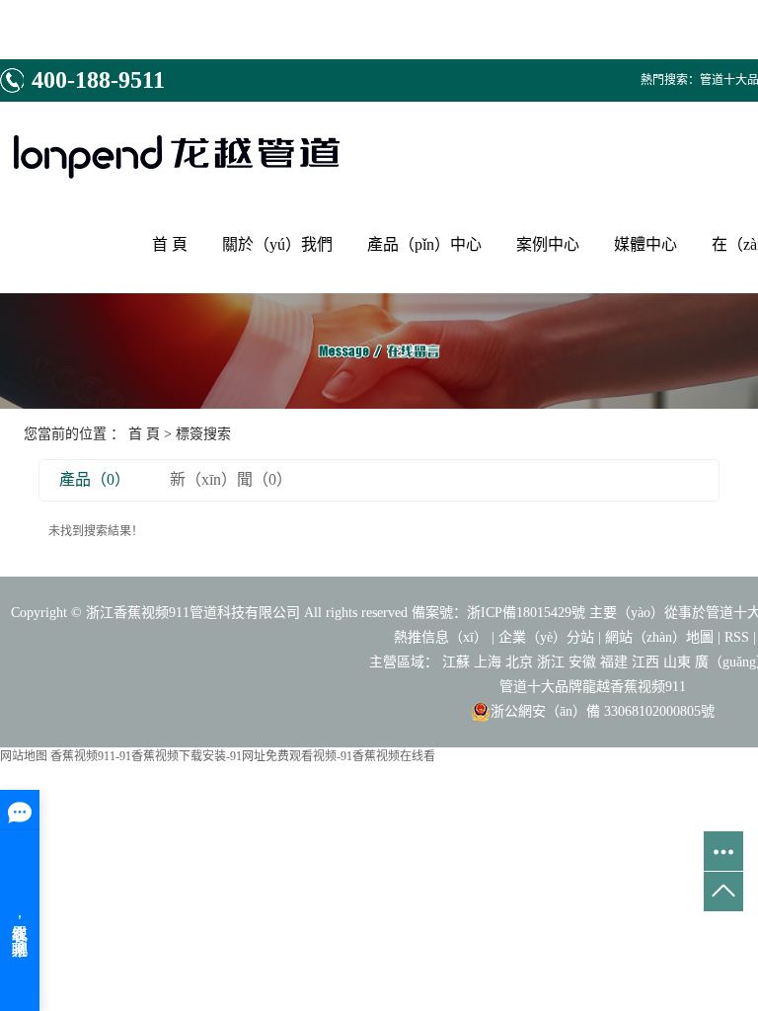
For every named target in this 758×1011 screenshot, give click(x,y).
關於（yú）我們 (277, 244)
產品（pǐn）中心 (424, 244)
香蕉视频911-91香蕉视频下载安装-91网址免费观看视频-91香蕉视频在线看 (242, 756)
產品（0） (94, 479)
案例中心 (547, 244)
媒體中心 (645, 244)
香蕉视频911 (648, 686)
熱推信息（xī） (441, 637)
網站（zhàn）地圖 (659, 637)
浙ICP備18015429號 (526, 612)
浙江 (551, 662)
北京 (519, 662)
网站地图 (23, 756)
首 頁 (170, 244)
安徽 (582, 662)
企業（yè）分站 (546, 637)
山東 (677, 662)
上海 (487, 662)
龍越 (596, 686)
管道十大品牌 (540, 686)
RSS (736, 637)
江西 (645, 662)
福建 (614, 662)
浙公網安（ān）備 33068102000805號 (603, 711)
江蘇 (456, 662)
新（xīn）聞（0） (231, 479)
